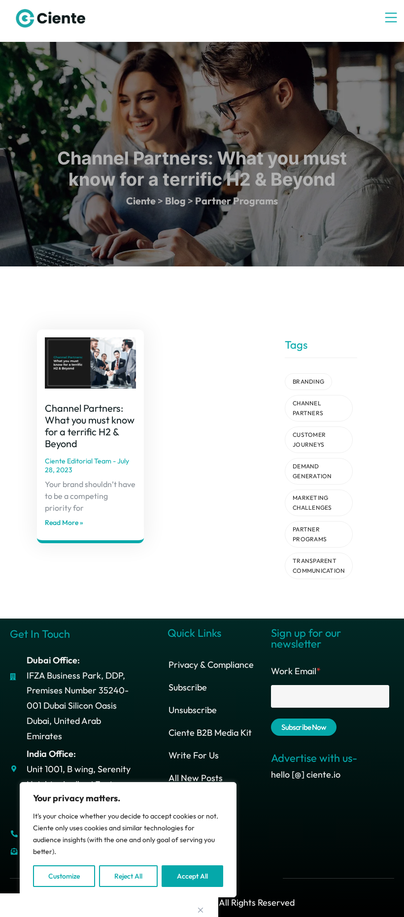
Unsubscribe (192, 710)
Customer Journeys (309, 439)
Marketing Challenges (312, 502)
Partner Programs (310, 534)
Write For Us (193, 755)
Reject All (128, 876)
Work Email (296, 671)
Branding (308, 381)
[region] (128, 839)
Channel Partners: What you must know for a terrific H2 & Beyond (90, 426)
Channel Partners (308, 408)
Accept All (192, 876)
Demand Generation (312, 471)
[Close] (200, 910)
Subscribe (187, 687)
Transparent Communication (319, 565)
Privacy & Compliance (211, 664)
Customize (64, 876)
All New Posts (195, 778)
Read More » (64, 522)
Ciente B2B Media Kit (210, 732)
